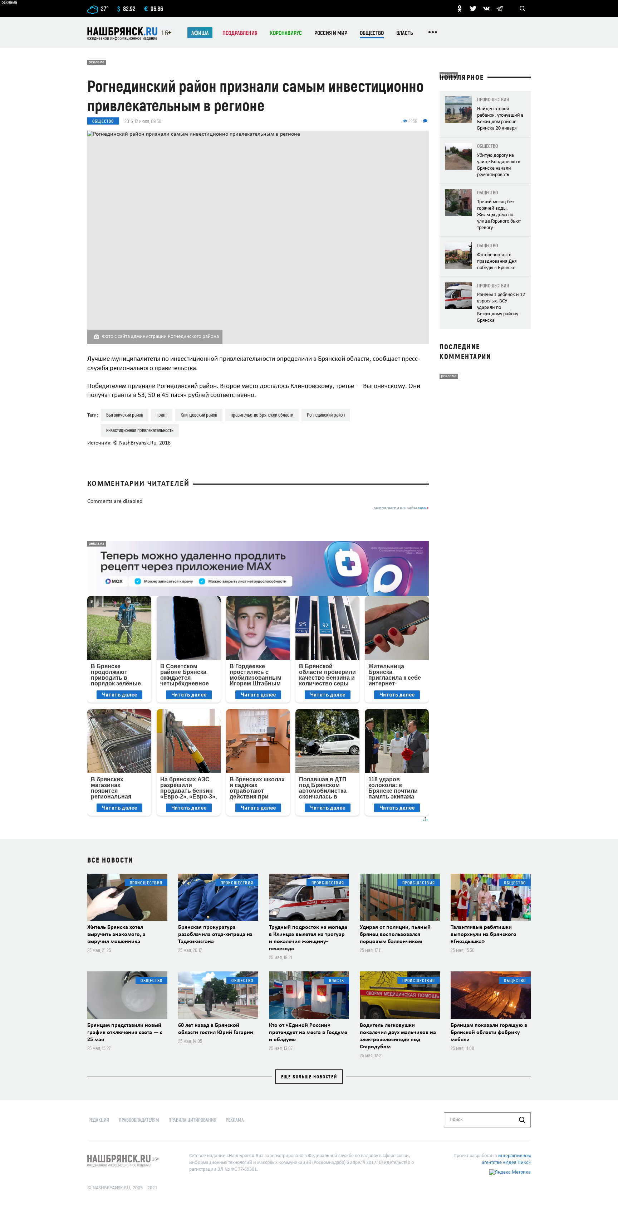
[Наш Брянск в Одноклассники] (459, 8)
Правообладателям (139, 1120)
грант (162, 415)
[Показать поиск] (522, 8)
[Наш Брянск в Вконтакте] (486, 8)
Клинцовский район (199, 415)
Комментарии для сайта (401, 508)
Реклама (235, 1120)
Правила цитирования (192, 1120)
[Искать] (522, 1119)
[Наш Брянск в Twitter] (473, 8)
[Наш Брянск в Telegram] (499, 8)
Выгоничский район (124, 415)
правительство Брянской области (262, 415)
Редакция (98, 1120)
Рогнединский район (326, 415)
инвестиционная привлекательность (139, 430)
